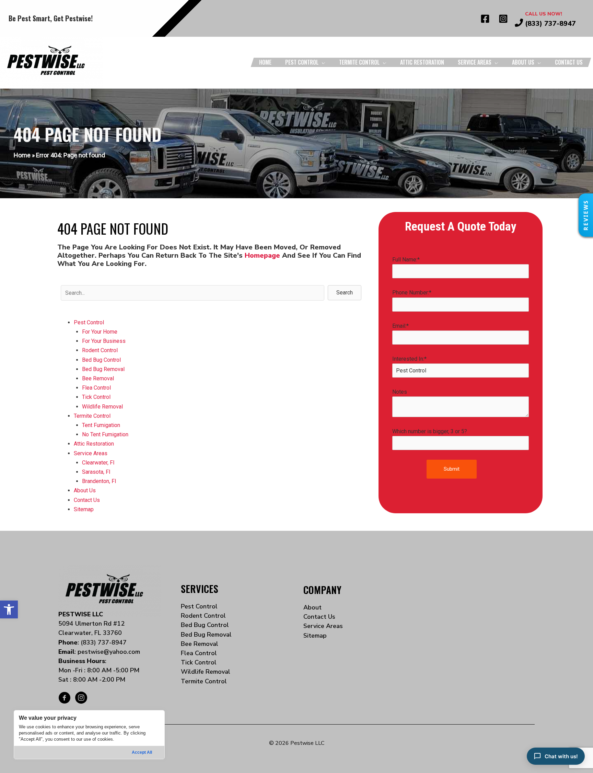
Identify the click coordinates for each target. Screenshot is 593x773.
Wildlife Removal (102, 406)
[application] (322, 62)
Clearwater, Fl (98, 462)
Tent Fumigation (101, 425)
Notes (399, 392)
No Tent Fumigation (105, 434)
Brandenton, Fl (99, 481)
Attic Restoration (94, 443)
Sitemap (84, 509)
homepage (262, 255)
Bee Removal (98, 378)
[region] (89, 734)
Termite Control (92, 416)
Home (22, 155)
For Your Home (99, 331)
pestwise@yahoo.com (109, 652)
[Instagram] (503, 18)
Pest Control (89, 322)
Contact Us (87, 500)
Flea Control (96, 387)
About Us (85, 490)
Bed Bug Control (101, 360)
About (312, 607)
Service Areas (90, 453)
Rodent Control (100, 350)
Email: (400, 326)
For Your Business (104, 341)
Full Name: (406, 259)
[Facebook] (485, 18)
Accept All (142, 752)
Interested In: (409, 359)
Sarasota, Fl (96, 472)
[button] (9, 609)
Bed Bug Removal (103, 369)
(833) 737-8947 (550, 23)
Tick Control (96, 397)
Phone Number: (411, 292)
